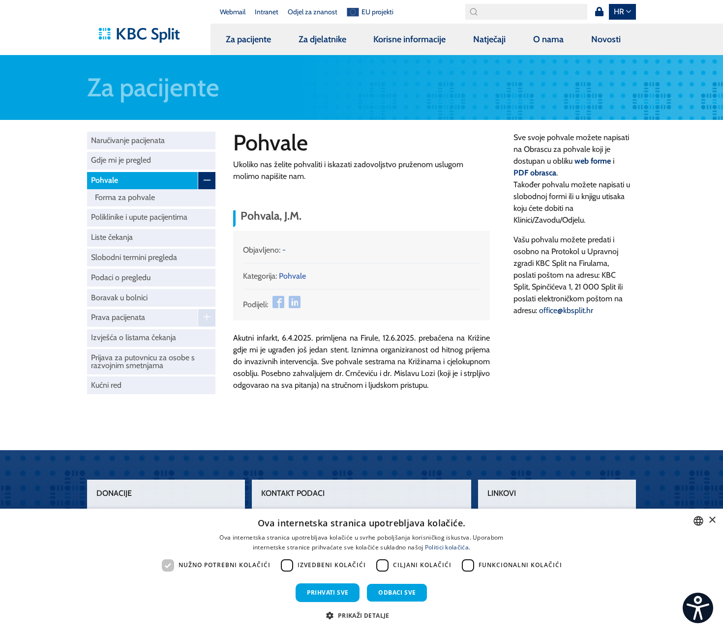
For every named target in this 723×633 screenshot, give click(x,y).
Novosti (606, 39)
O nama (548, 39)
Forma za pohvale (125, 197)
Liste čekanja (112, 237)
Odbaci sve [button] (397, 592)
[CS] (698, 608)
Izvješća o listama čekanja (133, 337)
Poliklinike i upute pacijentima (139, 217)
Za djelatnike (322, 39)
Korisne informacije (409, 39)
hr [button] (619, 11)
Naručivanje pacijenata (128, 140)
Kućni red (106, 385)
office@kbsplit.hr (566, 310)
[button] (361, 615)
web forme (592, 161)
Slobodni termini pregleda (134, 257)
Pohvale (104, 180)
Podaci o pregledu (121, 277)
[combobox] (698, 521)
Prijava (599, 12)
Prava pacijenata (118, 317)
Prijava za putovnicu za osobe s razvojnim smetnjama (143, 361)
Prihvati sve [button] (328, 592)
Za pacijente (248, 39)
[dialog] (361, 571)
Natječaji (489, 39)
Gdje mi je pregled (121, 160)
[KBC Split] (144, 35)
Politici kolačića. (447, 547)
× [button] (712, 520)
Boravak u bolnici (119, 297)
